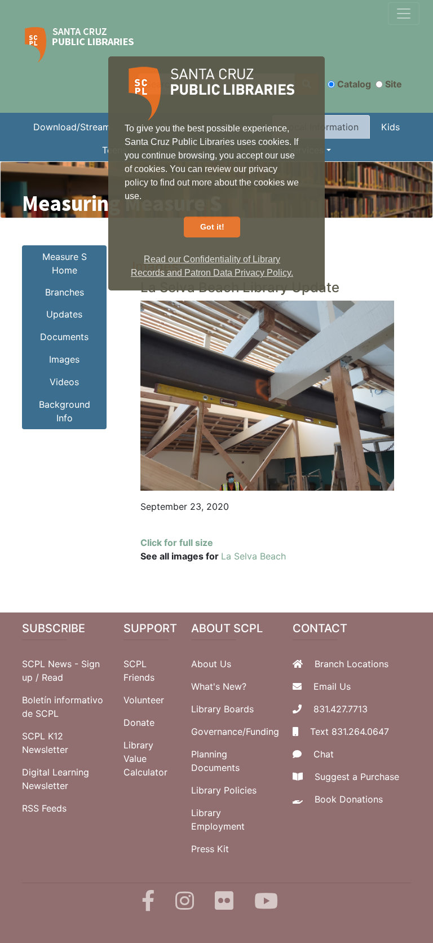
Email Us (332, 686)
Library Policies (224, 790)
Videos (64, 381)
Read (52, 677)
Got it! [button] (212, 226)
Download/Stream (72, 127)
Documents (64, 336)
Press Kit (210, 848)
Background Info (64, 411)
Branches (64, 292)
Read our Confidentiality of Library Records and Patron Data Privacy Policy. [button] (212, 265)
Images (64, 359)
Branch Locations (351, 663)
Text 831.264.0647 (349, 731)
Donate (138, 722)
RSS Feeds (44, 808)
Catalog (354, 84)
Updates (64, 314)
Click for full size (176, 542)
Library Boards (222, 709)
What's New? (218, 686)
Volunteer (143, 700)
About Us (211, 663)
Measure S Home (64, 263)
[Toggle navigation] (403, 13)
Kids (390, 127)
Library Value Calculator (145, 758)
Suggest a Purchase (357, 776)
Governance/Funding (235, 731)
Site (393, 84)
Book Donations (349, 799)
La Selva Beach (253, 556)
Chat (323, 754)
